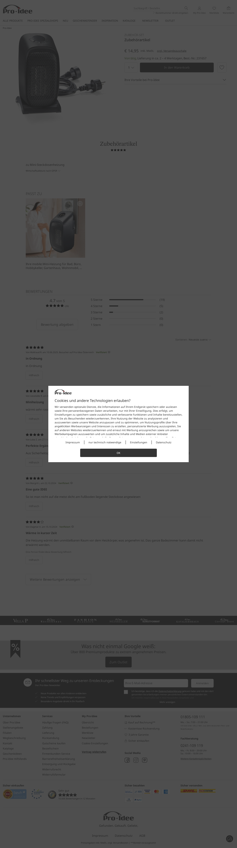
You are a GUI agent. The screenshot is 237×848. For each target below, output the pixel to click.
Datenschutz (163, 442)
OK (118, 453)
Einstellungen (138, 442)
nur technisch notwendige (105, 442)
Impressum (73, 442)
